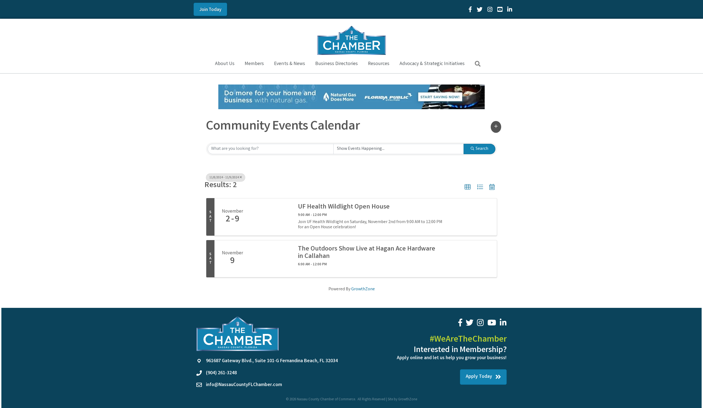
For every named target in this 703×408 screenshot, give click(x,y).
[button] (496, 127)
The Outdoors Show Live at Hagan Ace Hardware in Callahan (366, 253)
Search (482, 149)
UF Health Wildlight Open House (344, 207)
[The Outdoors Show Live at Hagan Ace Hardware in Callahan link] (271, 259)
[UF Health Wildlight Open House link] (271, 217)
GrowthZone (363, 289)
